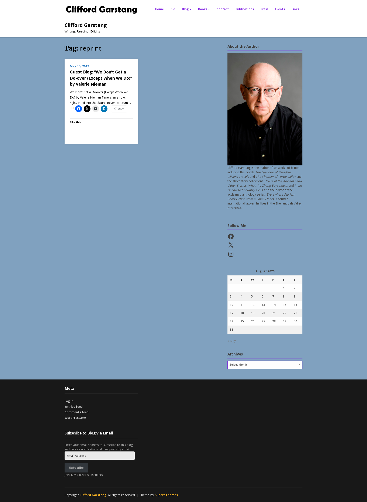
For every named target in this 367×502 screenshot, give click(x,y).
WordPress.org (75, 418)
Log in (69, 401)
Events (280, 9)
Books (202, 9)
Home (159, 9)
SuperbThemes (166, 495)
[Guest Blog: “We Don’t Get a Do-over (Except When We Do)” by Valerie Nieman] (72, 107)
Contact (223, 9)
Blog (185, 9)
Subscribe (76, 467)
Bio (173, 9)
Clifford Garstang (86, 25)
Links (295, 9)
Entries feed (74, 407)
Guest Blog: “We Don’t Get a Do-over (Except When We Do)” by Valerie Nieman (101, 78)
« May (231, 341)
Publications (245, 9)
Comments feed (77, 412)
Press (264, 9)
